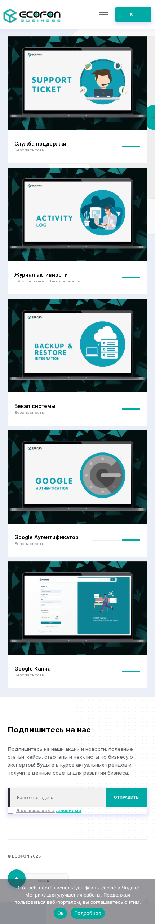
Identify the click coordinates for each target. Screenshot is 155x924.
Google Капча (32, 668)
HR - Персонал (31, 281)
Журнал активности (41, 275)
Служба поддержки (40, 143)
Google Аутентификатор (46, 537)
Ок (60, 913)
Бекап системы (35, 406)
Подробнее (87, 913)
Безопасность (29, 150)
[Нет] (146, 901)
